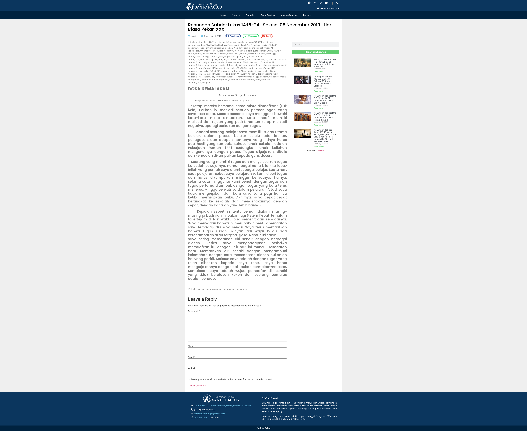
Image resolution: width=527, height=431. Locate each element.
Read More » (319, 72)
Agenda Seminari (289, 15)
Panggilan (250, 15)
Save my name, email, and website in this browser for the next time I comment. (231, 379)
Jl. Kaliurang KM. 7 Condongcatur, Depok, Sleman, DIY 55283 (222, 405)
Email (191, 357)
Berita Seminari (268, 15)
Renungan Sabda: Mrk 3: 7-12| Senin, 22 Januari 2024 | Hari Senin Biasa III (325, 99)
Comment (194, 311)
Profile (235, 15)
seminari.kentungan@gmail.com (209, 413)
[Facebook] (309, 2)
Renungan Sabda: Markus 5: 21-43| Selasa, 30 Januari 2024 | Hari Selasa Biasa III (323, 81)
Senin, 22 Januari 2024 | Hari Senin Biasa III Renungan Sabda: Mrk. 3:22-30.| (325, 63)
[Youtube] (326, 2)
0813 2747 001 (200, 417)
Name (192, 346)
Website (192, 368)
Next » (321, 150)
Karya (306, 15)
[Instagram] (314, 2)
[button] (337, 3)
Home (223, 15)
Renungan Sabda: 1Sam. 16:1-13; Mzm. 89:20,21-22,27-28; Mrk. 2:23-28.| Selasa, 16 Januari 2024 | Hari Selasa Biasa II (325, 136)
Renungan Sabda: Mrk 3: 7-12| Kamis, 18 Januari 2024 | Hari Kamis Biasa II (325, 116)
